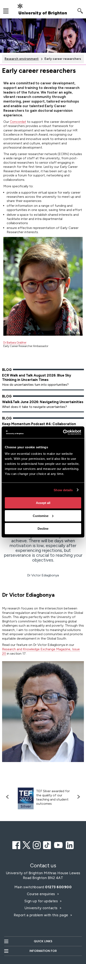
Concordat (18, 122)
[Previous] (8, 797)
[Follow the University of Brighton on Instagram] (37, 844)
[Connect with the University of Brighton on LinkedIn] (70, 844)
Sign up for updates (41, 901)
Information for (43, 951)
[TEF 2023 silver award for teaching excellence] (26, 799)
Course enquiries (41, 894)
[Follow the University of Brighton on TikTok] (47, 844)
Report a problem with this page (41, 915)
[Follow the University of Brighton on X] (26, 844)
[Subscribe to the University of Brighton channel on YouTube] (58, 844)
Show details (63, 490)
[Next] (77, 797)
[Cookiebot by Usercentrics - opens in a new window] (63, 432)
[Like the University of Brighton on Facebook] (16, 844)
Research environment (22, 59)
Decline (43, 528)
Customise (40, 515)
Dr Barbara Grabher (14, 342)
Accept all (43, 503)
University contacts (41, 908)
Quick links (43, 941)
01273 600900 (58, 887)
